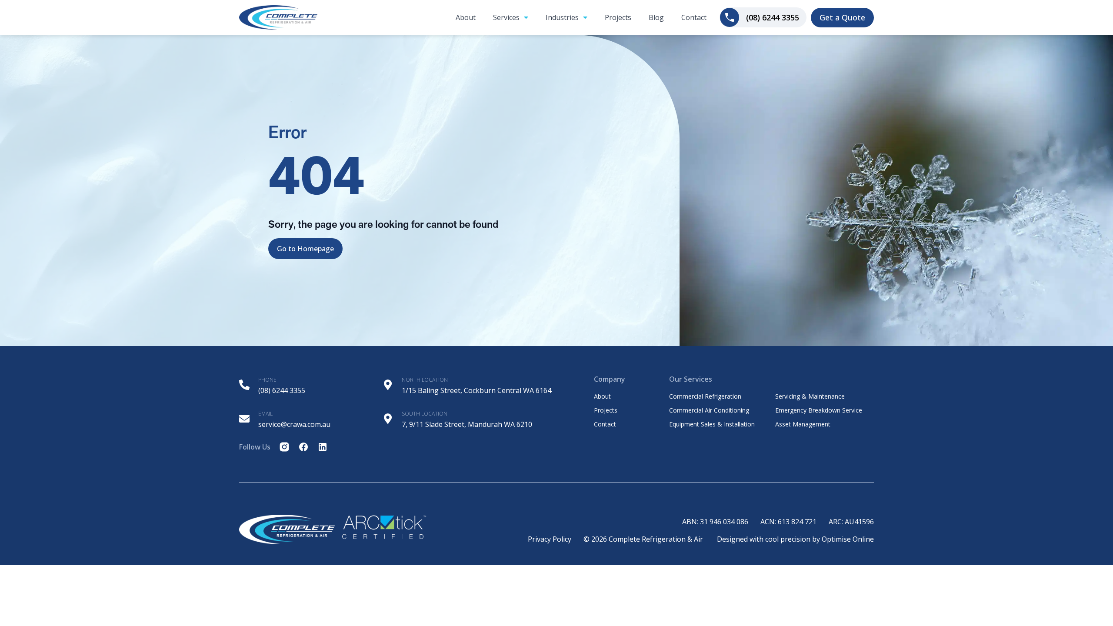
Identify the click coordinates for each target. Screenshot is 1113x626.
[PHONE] (244, 385)
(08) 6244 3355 (281, 390)
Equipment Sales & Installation (712, 424)
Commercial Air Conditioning (709, 410)
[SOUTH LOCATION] (388, 418)
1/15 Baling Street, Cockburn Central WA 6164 (476, 390)
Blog (656, 17)
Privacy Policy (549, 539)
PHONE (267, 379)
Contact (693, 17)
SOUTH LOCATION (424, 413)
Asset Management (802, 424)
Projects (618, 17)
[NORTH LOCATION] (388, 385)
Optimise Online (848, 539)
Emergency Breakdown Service (818, 410)
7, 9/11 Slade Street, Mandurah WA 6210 (467, 424)
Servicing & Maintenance (810, 396)
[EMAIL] (244, 418)
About (466, 17)
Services (506, 17)
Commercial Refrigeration (705, 396)
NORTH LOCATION (425, 379)
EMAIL (265, 413)
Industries (562, 17)
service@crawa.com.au (294, 424)
